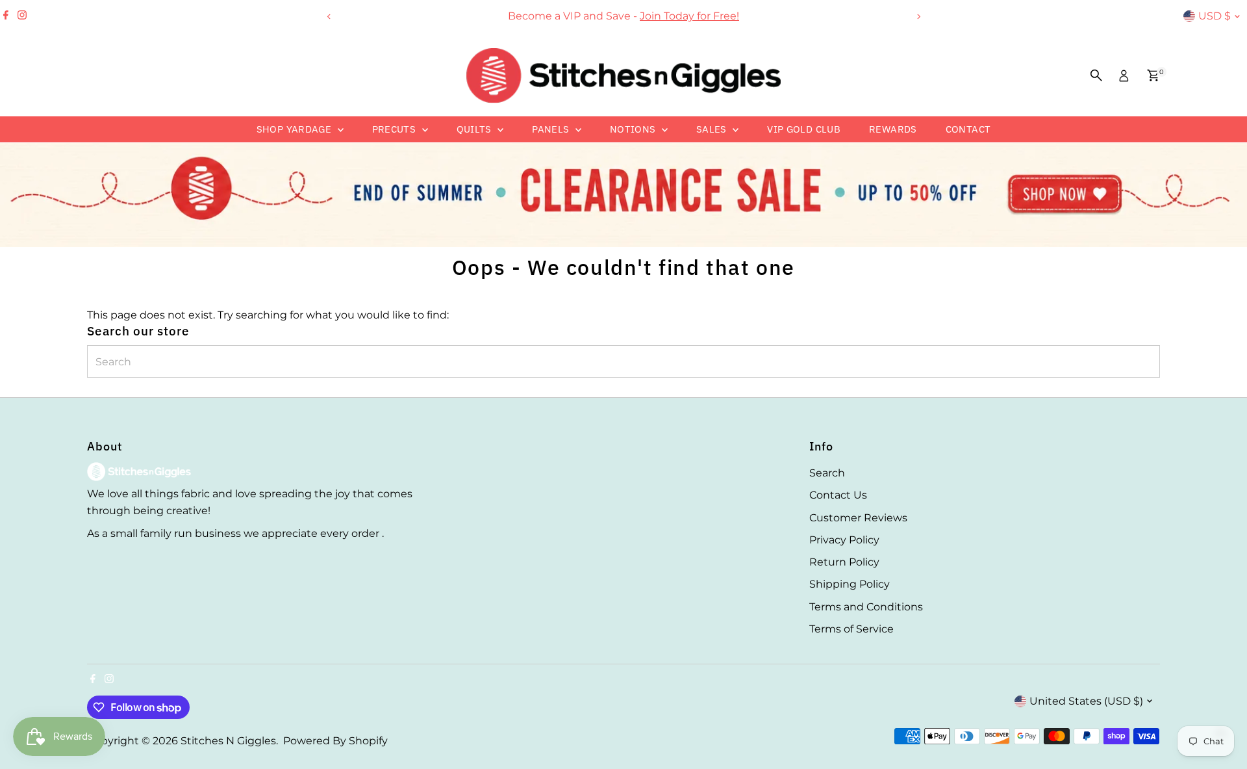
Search (827, 473)
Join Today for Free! (689, 16)
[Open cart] (1153, 75)
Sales (712, 129)
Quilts (476, 129)
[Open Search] (1096, 75)
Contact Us (838, 495)
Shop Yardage (295, 129)
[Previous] (329, 16)
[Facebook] (6, 16)
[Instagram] (22, 16)
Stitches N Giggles (228, 741)
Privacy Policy (844, 540)
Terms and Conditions (866, 607)
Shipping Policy (849, 584)
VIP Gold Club (803, 129)
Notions (634, 129)
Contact (968, 129)
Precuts (395, 129)
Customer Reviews (858, 518)
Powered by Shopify (335, 741)
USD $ (1214, 16)
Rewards (893, 129)
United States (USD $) (1086, 701)
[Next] (918, 16)
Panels (552, 129)
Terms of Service (851, 629)
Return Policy (844, 562)
